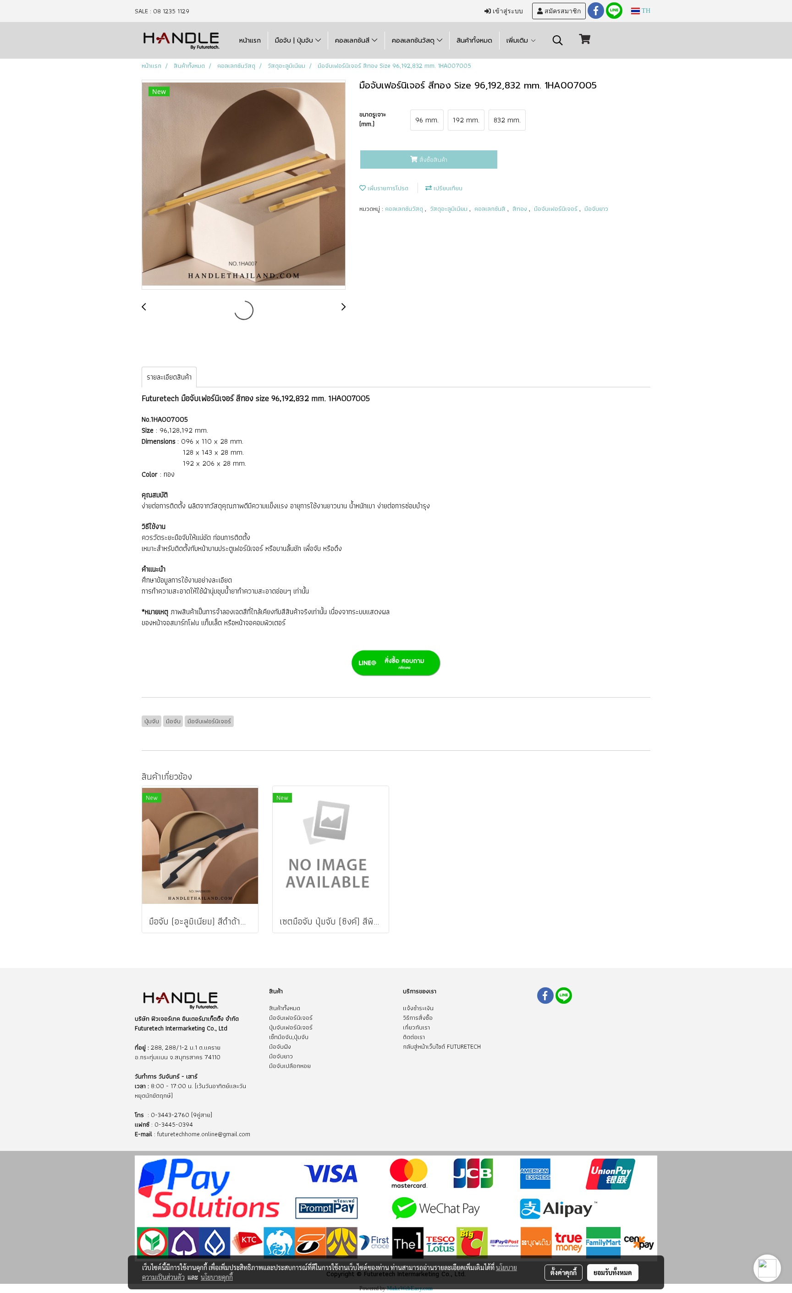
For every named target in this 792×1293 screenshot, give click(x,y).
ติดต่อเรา (414, 1037)
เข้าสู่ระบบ (507, 11)
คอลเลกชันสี (353, 40)
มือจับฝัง (280, 1046)
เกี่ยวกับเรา (416, 1027)
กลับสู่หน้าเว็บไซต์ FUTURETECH (442, 1046)
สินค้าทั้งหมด (474, 40)
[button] (558, 40)
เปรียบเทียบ (447, 188)
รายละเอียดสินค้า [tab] (169, 377)
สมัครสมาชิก (562, 11)
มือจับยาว (596, 209)
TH (645, 10)
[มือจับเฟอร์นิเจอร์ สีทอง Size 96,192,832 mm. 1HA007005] (243, 185)
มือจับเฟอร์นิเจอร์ (556, 209)
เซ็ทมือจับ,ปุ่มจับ (288, 1037)
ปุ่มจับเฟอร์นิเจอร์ (291, 1027)
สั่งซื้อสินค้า (432, 159)
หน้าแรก (250, 40)
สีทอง (520, 209)
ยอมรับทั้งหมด (613, 1272)
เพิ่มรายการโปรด (387, 188)
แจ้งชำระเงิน (418, 1008)
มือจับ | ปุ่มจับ (295, 40)
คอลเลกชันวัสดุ (414, 40)
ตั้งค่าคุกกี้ (563, 1272)
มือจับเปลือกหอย (290, 1066)
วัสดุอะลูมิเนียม (449, 209)
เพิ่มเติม (518, 40)
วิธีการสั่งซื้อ (418, 1017)
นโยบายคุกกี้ (217, 1277)
